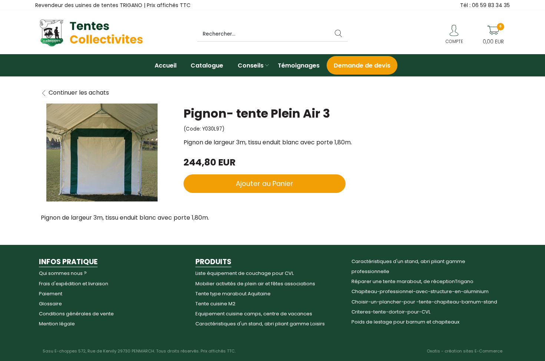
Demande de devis (362, 65)
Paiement (50, 293)
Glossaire (50, 303)
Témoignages (299, 65)
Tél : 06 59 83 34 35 (485, 5)
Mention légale (57, 323)
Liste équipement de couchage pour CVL (244, 273)
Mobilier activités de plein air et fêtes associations (255, 283)
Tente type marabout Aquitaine (233, 293)
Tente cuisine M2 (215, 303)
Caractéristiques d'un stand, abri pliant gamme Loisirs (260, 323)
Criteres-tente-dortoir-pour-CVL (390, 311)
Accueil (165, 65)
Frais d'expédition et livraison (73, 283)
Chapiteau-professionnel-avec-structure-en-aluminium (420, 291)
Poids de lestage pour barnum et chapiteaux (405, 321)
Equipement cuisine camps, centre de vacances (253, 313)
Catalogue (207, 65)
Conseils (251, 65)
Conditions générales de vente (76, 313)
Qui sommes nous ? (63, 273)
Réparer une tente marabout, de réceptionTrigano (412, 281)
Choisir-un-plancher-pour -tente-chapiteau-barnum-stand (424, 301)
